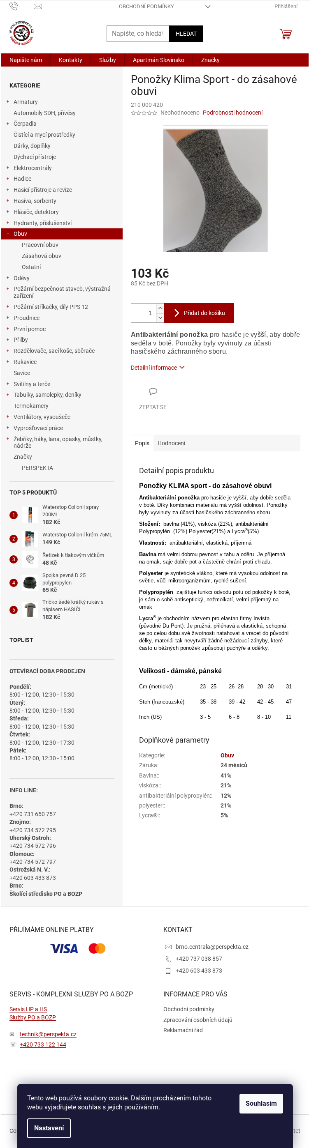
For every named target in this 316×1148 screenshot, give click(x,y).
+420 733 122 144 (43, 1044)
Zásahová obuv (41, 256)
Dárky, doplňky (32, 146)
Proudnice (27, 318)
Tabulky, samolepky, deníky (47, 394)
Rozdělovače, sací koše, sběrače (54, 350)
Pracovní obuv (40, 245)
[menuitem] (25, 60)
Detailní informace (154, 367)
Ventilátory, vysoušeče (42, 417)
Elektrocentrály (33, 168)
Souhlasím (261, 1103)
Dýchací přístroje (35, 157)
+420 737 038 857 (199, 958)
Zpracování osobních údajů (197, 1020)
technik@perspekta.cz (48, 1034)
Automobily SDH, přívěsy (45, 113)
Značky (23, 456)
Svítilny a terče (32, 384)
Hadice (22, 178)
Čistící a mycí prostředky (44, 134)
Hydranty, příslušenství (43, 223)
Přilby (21, 339)
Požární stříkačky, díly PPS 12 (51, 307)
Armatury (26, 102)
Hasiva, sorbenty (35, 201)
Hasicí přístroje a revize (43, 189)
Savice (22, 373)
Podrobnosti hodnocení (233, 112)
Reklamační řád (183, 1030)
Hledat (186, 33)
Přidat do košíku (204, 313)
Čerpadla (25, 123)
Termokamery (31, 406)
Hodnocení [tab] (171, 443)
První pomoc (30, 329)
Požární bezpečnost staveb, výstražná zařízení (62, 292)
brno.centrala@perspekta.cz (212, 946)
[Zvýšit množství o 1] (160, 308)
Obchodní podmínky (146, 6)
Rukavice (25, 362)
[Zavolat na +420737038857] (21, 6)
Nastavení (49, 1128)
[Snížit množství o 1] (160, 317)
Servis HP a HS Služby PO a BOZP (32, 1013)
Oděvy (22, 278)
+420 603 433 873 (199, 970)
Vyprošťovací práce (38, 428)
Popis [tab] (142, 443)
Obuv (20, 233)
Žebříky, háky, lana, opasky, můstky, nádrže (58, 442)
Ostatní (31, 267)
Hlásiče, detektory (36, 212)
